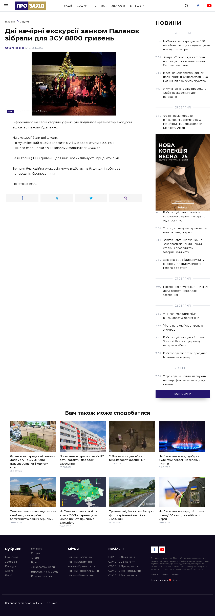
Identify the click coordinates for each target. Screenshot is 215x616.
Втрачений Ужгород (44, 571)
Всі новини (182, 393)
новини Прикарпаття (81, 566)
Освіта (9, 570)
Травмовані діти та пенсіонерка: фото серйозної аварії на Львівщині (132, 515)
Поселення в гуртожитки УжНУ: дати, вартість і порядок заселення (82, 459)
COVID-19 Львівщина (121, 557)
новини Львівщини (80, 557)
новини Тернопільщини (83, 570)
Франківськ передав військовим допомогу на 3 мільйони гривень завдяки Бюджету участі (33, 461)
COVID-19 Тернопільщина (124, 570)
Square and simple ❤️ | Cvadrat (166, 580)
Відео (34, 562)
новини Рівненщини (81, 575)
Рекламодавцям (41, 576)
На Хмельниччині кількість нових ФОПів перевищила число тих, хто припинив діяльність (78, 517)
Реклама (175, 575)
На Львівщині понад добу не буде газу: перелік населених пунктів (179, 459)
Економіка (11, 557)
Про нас (164, 575)
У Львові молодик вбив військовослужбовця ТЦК (127, 457)
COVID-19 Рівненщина (122, 575)
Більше (135, 5)
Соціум (82, 5)
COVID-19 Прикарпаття (123, 566)
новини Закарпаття (80, 561)
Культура (10, 566)
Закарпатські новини (44, 566)
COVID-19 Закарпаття (121, 561)
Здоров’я (118, 5)
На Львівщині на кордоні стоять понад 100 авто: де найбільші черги (181, 515)
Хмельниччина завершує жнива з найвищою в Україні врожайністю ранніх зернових (33, 515)
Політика (99, 5)
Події (68, 5)
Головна (154, 575)
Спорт (35, 557)
